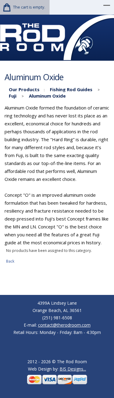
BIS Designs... (73, 369)
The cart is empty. (29, 7)
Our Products (24, 89)
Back (10, 261)
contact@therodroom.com (64, 325)
